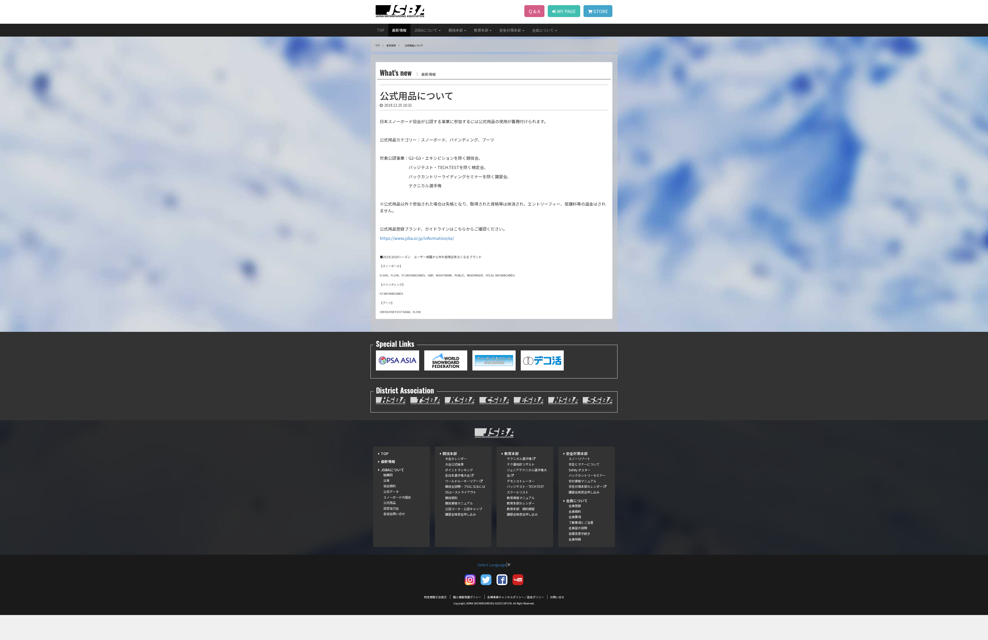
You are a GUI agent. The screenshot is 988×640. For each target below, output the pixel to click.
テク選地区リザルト (521, 464)
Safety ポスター (579, 470)
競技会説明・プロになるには (465, 486)
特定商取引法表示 (435, 597)
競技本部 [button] (456, 30)
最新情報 (399, 30)
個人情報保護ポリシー (467, 597)
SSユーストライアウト (460, 492)
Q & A (534, 11)
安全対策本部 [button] (510, 30)
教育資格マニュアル (521, 497)
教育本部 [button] (481, 30)
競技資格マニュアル (459, 503)
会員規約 (575, 511)
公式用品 (389, 502)
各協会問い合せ (394, 513)
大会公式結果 (454, 464)
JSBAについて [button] (426, 30)
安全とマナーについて (584, 464)
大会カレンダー (456, 458)
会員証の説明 (578, 528)
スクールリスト (517, 492)
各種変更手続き (579, 533)
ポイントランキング (459, 470)
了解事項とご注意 (581, 522)
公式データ (391, 491)
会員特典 (575, 539)
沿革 (386, 480)
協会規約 (389, 486)
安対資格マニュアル (582, 481)
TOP (380, 30)
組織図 (388, 475)
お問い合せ (557, 597)
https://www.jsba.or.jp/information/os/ (417, 238)
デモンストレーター (521, 481)
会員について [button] (543, 30)
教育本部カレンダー (521, 503)
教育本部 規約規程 (521, 509)
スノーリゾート (579, 458)
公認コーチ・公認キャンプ (463, 509)
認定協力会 (391, 508)
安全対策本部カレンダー (586, 486)
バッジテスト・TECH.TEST (525, 486)
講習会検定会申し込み (460, 514)
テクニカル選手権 (519, 458)
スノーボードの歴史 (397, 497)
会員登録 (575, 505)
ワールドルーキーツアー (462, 481)
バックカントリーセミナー (587, 475)
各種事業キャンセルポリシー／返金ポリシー (515, 597)
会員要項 (575, 517)
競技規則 (451, 497)
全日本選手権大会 (458, 475)
